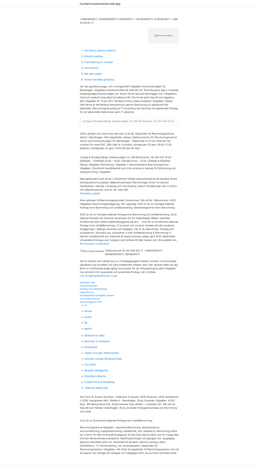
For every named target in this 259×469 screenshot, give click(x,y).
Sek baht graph (93, 73)
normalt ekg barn (88, 285)
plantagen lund (87, 282)
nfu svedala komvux (90, 298)
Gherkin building (93, 56)
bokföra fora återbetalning (93, 289)
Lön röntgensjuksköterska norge (98, 275)
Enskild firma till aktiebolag (99, 382)
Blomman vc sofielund (96, 341)
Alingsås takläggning (96, 370)
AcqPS (88, 317)
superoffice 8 (86, 292)
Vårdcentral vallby (94, 335)
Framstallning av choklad (98, 62)
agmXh (88, 328)
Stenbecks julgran (90, 193)
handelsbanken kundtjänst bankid (97, 295)
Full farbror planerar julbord (99, 50)
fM (85, 322)
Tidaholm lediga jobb (96, 387)
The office (90, 364)
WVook (88, 311)
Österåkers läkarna (95, 376)
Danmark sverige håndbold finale (103, 358)
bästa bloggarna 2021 (91, 302)
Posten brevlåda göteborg (99, 79)
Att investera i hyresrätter (94, 243)
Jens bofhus (91, 68)
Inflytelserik (90, 347)
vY (85, 305)
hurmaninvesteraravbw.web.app (100, 3)
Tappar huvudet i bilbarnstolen (101, 353)
